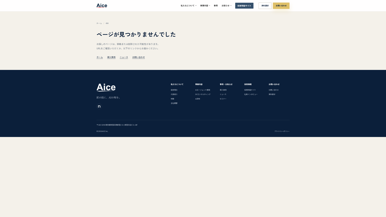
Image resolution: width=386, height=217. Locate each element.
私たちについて (188, 5)
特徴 (172, 98)
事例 (216, 5)
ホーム (99, 23)
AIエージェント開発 (202, 90)
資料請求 (265, 5)
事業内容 (204, 5)
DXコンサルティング (202, 94)
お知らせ (225, 5)
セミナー (223, 98)
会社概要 (174, 103)
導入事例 (111, 57)
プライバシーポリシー (282, 131)
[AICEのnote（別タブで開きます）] (99, 106)
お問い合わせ (281, 5)
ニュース (124, 57)
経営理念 (174, 90)
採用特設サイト (244, 5)
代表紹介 (174, 94)
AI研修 (197, 98)
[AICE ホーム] (101, 6)
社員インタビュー (251, 94)
